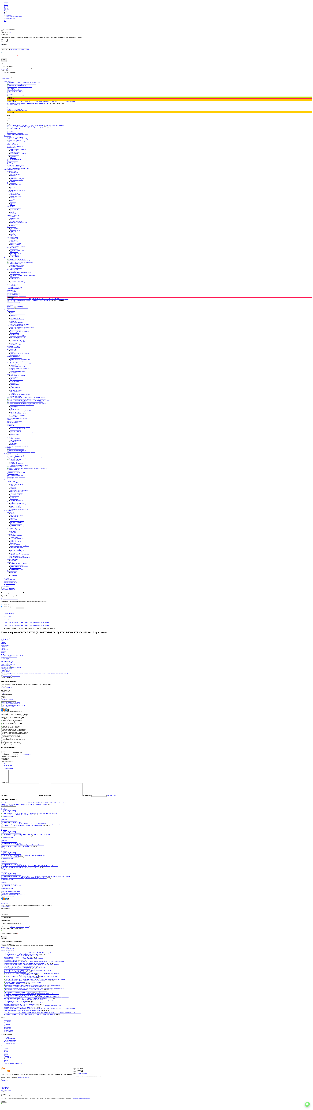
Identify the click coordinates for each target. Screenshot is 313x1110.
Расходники (7, 1024)
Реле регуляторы (15, 387)
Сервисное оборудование (18, 504)
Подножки (14, 443)
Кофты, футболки (15, 196)
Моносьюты (14, 252)
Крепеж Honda (15, 408)
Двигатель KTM (15, 330)
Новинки (6, 578)
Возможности (8, 15)
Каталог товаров (5, 78)
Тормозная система (16, 494)
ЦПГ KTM (14, 343)
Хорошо (3, 1101)
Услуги (6, 6)
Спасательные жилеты (17, 190)
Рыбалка (13, 213)
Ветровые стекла (15, 440)
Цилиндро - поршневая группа (19, 324)
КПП (12, 352)
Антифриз (13, 271)
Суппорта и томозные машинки (20, 359)
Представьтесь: (87, 795)
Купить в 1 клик (11, 109)
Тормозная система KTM (17, 341)
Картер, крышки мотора (17, 314)
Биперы (12, 216)
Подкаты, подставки (16, 463)
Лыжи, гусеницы (15, 430)
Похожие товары (5, 667)
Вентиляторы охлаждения (18, 375)
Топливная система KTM (18, 340)
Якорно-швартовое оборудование (20, 557)
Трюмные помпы (15, 568)
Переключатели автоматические (19, 566)
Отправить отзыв (111, 795)
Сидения (13, 444)
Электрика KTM (15, 344)
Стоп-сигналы (15, 391)
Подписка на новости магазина (9, 599)
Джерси (13, 156)
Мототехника (7, 1020)
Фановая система (15, 553)
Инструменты (14, 460)
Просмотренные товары (7, 950)
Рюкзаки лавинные (16, 221)
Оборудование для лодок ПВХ (19, 546)
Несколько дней (8, 768)
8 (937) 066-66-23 (78, 1070)
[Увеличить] (34, 673)
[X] (8, 710)
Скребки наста (15, 506)
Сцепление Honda (16, 412)
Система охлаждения (16, 491)
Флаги (12, 574)
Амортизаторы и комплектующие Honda (22, 405)
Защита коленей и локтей (18, 149)
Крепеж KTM (14, 333)
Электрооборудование (16, 500)
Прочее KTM (14, 334)
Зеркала (12, 485)
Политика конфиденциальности (13, 16)
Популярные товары (9, 579)
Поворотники (14, 384)
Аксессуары (14, 172)
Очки (12, 200)
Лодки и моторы (8, 1031)
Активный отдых (15, 208)
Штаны (13, 158)
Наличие (3, 668)
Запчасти (13, 531)
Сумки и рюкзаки (15, 507)
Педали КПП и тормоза (17, 366)
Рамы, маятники (15, 431)
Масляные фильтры (16, 266)
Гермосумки (14, 209)
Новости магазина (7, 604)
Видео (2, 671)
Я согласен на (16, 49)
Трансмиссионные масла (17, 282)
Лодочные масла (15, 274)
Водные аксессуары (16, 184)
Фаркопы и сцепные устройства (19, 509)
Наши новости (5, 586)
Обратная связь (5, 1087)
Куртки (12, 197)
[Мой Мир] (6, 710)
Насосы (13, 560)
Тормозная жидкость (16, 281)
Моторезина (7, 1027)
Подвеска (13, 488)
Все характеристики (6, 687)
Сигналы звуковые (16, 390)
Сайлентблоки (14, 434)
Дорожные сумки (15, 243)
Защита (13, 231)
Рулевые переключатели (17, 388)
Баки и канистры (15, 541)
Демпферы (13, 365)
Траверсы (13, 435)
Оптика (13, 177)
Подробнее (10, 107)
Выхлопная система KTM (17, 328)
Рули (12, 369)
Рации (12, 219)
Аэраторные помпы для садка (19, 563)
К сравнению (13, 810)
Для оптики (14, 240)
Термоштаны (14, 256)
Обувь (13, 175)
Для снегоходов (8, 1030)
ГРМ (12, 312)
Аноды (12, 513)
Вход (5, 21)
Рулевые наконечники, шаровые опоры (21, 433)
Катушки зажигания (16, 380)
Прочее (13, 321)
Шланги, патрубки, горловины (19, 554)
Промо (12, 203)
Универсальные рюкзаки (17, 246)
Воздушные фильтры (17, 265)
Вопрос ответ (7, 11)
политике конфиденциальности (81, 1098)
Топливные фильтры (16, 268)
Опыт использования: (7, 761)
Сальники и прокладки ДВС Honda (20, 410)
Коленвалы (13, 316)
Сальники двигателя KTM (18, 336)
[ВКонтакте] (2, 710)
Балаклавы (14, 249)
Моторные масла (16, 278)
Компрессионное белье (17, 250)
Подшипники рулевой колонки (19, 368)
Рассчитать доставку (19, 705)
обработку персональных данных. (19, 49)
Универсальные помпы (17, 569)
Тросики (13, 372)
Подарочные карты (9, 18)
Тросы (13, 497)
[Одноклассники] (4, 710)
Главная (6, 2)
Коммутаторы (14, 381)
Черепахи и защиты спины (18, 153)
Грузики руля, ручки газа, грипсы (20, 363)
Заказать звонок (14, 33)
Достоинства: (4, 782)
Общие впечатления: (45, 795)
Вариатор (13, 350)
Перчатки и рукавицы (17, 178)
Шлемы (13, 181)
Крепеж (12, 518)
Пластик (13, 441)
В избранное (10, 110)
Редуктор (13, 519)
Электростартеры (15, 396)
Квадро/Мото (14, 210)
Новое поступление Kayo (8, 589)
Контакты (6, 13)
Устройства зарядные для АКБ (19, 465)
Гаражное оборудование (17, 503)
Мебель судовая (15, 544)
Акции (6, 5)
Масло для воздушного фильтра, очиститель (23, 275)
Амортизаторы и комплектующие (20, 427)
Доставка (6, 9)
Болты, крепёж (15, 438)
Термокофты (14, 255)
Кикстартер (14, 315)
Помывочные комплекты (18, 547)
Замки (12, 378)
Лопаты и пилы (15, 218)
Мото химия (14, 277)
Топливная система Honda (18, 413)
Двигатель (14, 482)
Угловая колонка (15, 525)
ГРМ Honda (14, 406)
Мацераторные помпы (16, 565)
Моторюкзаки (14, 233)
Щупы (12, 225)
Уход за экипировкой (16, 180)
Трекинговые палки (16, 224)
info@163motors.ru (82, 1073)
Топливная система (16, 493)
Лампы (12, 383)
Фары (12, 393)
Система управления (16, 522)
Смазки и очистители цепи (18, 280)
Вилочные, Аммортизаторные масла (21, 272)
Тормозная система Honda (17, 415)
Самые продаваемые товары (8, 948)
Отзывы (6, 3)
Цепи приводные (16, 287)
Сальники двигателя (16, 322)
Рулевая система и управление (19, 490)
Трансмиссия (14, 496)
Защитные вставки (16, 152)
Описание (3, 661)
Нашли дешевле (15, 703)
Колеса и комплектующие (18, 428)
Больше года (7, 764)
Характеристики (5, 662)
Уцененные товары (9, 584)
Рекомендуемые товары (10, 582)
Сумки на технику (16, 244)
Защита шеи (14, 150)
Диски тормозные (16, 358)
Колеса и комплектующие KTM (19, 331)
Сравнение (20, 109)
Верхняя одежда (15, 174)
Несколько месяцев (9, 766)
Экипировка (7, 1021)
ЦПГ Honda (14, 416)
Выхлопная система (16, 484)
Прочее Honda (14, 409)
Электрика (14, 499)
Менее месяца (8, 765)
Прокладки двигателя (17, 319)
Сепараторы (14, 537)
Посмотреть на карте (23, 1077)
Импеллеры (14, 532)
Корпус (13, 487)
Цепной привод (15, 355)
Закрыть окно (4, 69)
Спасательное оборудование (18, 222)
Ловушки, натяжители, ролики (19, 353)
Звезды (13, 285)
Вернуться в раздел (6, 655)
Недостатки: (4, 795)
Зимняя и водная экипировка (12, 1023)
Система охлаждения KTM (18, 337)
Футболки (13, 575)
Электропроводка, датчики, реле (20, 394)
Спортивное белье (15, 253)
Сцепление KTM (15, 339)
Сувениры (13, 572)
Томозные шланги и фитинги (19, 361)
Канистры (13, 462)
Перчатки (13, 202)
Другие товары (27, 754)
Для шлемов (14, 241)
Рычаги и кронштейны (17, 371)
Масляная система (16, 318)
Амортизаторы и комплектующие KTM (22, 327)
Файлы (3, 670)
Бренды (6, 8)
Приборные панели (16, 386)
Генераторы (14, 377)
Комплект (3, 660)
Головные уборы (15, 194)
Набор (2, 658)
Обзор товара (4, 657)
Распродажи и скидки (10, 581)
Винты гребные (15, 529)
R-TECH (3, 693)
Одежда (13, 187)
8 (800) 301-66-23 (5, 33)
